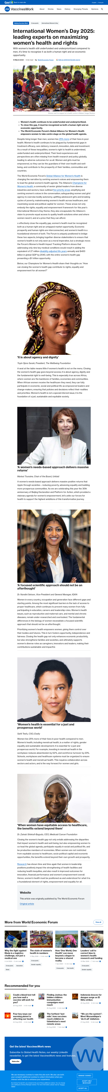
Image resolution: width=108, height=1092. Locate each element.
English (94, 2)
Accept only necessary (87, 1082)
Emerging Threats (81, 9)
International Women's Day (50, 23)
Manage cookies (84, 1075)
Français (100, 2)
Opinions (94, 9)
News (59, 9)
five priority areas (61, 190)
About (42, 9)
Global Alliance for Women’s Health (63, 176)
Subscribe (15, 1061)
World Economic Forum (46, 60)
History (67, 9)
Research (22, 864)
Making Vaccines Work (21, 23)
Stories (50, 9)
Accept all (82, 1088)
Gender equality (36, 964)
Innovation (19, 965)
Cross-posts (34, 23)
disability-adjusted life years (53, 251)
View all (98, 922)
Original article (27, 903)
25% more (64, 139)
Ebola (7, 969)
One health (70, 968)
